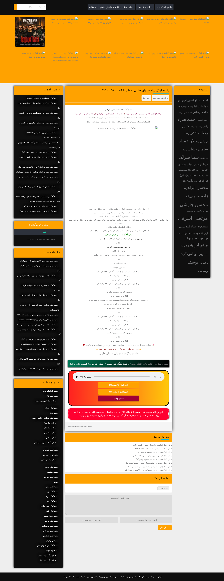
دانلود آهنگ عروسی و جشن (45, 401)
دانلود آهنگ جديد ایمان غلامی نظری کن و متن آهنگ (39, 261)
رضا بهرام (198, 127)
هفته (44, 232)
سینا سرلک (189, 157)
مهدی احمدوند (191, 233)
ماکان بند (188, 180)
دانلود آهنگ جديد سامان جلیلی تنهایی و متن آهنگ (154, 452)
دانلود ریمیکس (52, 472)
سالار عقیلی (188, 141)
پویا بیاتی (195, 253)
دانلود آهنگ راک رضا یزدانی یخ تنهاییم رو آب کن (40, 206)
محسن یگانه (203, 211)
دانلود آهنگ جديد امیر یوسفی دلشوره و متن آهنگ (39, 339)
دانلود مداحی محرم (48, 460)
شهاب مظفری (185, 164)
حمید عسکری (202, 120)
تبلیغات (92, 7)
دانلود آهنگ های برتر (50, 450)
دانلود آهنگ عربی (51, 521)
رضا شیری (188, 126)
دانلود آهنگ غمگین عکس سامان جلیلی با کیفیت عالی (152, 456)
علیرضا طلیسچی (186, 169)
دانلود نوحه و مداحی (50, 455)
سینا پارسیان (201, 164)
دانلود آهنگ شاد (144, 7)
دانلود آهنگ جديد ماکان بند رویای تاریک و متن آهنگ (39, 152)
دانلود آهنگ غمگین (51, 408)
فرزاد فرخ (185, 175)
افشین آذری (188, 100)
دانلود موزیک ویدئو (51, 516)
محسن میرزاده (193, 196)
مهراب (188, 238)
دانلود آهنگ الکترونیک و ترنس (45, 442)
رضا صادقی (199, 133)
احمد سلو (201, 100)
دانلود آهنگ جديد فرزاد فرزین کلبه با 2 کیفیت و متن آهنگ (37, 172)
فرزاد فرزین (201, 180)
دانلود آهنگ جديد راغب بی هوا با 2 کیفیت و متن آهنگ (38, 369)
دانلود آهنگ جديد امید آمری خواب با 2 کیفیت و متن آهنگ (37, 325)
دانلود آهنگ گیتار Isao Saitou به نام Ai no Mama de (39, 344)
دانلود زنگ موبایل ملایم (47, 555)
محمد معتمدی (192, 211)
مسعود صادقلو (197, 226)
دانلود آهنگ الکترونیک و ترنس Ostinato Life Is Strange (38, 320)
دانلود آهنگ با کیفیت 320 (118, 392)
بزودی (56, 482)
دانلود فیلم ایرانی (51, 541)
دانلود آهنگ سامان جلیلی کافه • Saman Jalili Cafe (153, 449)
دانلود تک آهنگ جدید (160, 98)
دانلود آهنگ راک (50, 438)
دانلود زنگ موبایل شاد (48, 560)
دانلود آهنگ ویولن (49, 423)
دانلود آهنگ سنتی (51, 487)
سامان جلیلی (198, 149)
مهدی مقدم (197, 238)
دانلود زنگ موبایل (51, 550)
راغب (205, 126)
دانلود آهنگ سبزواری (50, 531)
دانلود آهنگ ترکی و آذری (49, 506)
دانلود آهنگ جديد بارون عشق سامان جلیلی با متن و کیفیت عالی (148, 463)
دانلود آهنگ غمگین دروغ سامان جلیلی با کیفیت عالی (152, 445)
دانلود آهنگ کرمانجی (50, 536)
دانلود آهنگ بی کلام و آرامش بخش (116, 7)
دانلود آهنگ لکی (52, 511)
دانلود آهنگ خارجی (51, 477)
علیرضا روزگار (202, 170)
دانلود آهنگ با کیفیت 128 (118, 385)
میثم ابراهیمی (196, 245)
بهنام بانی (182, 106)
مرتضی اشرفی (193, 218)
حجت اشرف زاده (185, 112)
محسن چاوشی (194, 204)
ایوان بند (191, 106)
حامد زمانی (200, 112)
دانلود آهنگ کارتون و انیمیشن (47, 545)
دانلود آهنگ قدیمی (51, 467)
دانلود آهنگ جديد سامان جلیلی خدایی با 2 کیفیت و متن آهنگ (149, 467)
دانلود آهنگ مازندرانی (50, 526)
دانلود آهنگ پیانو (50, 433)
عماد (194, 175)
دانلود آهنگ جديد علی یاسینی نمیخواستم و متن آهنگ (39, 211)
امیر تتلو (198, 106)
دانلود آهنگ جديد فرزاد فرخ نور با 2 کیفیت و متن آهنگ (38, 167)
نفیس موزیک (161, 363)
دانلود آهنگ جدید (164, 7)
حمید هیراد (186, 119)
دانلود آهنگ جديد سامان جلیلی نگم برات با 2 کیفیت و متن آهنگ (148, 470)
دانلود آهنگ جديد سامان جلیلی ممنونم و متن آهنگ (153, 459)
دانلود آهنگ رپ (52, 492)
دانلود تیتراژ (54, 413)
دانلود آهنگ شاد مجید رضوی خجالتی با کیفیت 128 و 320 (37, 315)
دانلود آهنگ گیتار (50, 428)
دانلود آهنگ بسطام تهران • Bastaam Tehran (42, 98)
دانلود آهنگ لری (52, 501)
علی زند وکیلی (202, 175)
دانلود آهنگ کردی (51, 496)
